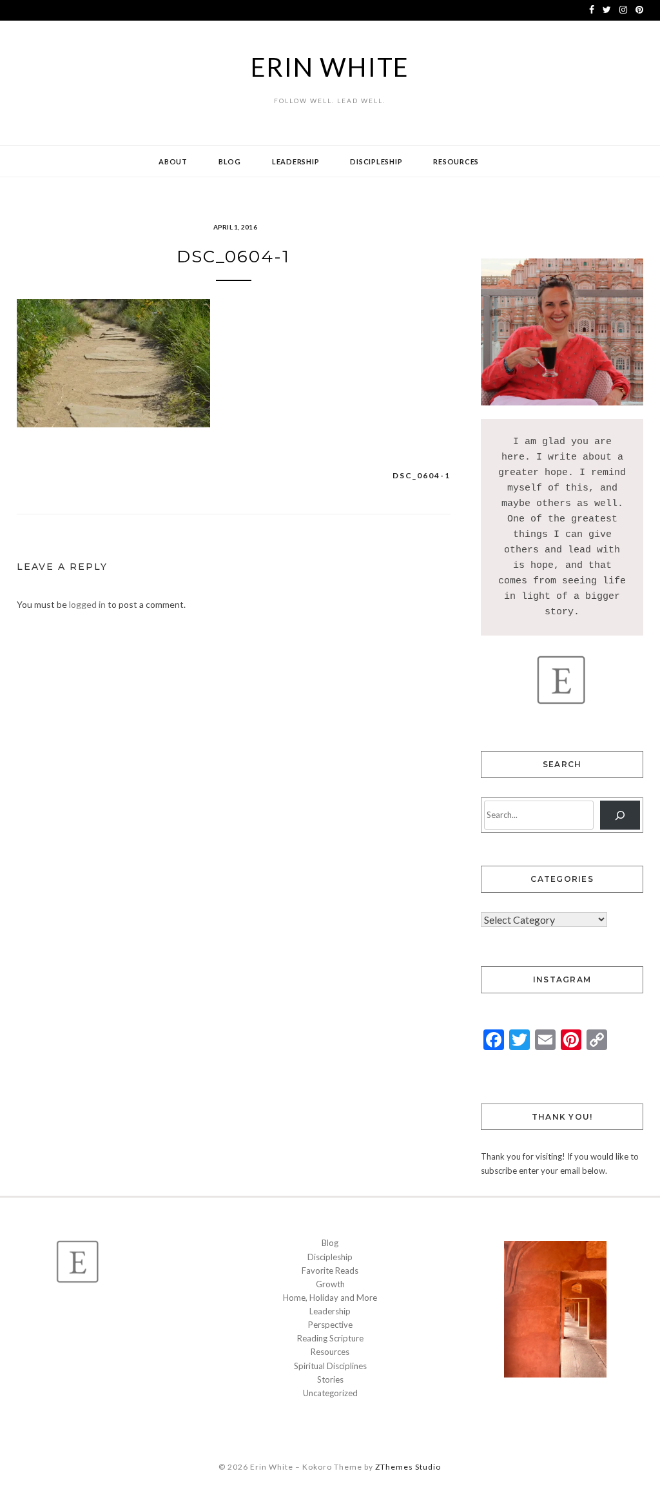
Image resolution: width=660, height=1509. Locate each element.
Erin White (330, 67)
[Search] (620, 815)
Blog (229, 161)
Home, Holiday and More (330, 1297)
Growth (330, 1284)
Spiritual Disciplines (330, 1366)
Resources (456, 161)
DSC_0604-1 (422, 475)
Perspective (330, 1324)
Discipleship (376, 161)
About (173, 161)
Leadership (296, 161)
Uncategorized (330, 1393)
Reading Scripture (330, 1338)
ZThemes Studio (408, 1467)
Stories (330, 1379)
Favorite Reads (330, 1270)
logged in (87, 604)
